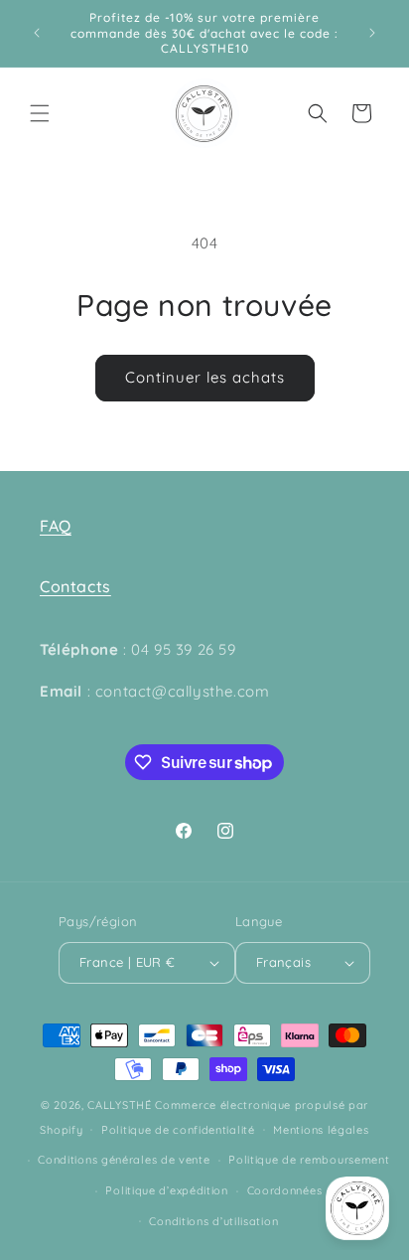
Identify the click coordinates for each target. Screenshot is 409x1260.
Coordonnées (285, 1190)
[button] (40, 113)
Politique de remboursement (308, 1160)
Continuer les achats (205, 377)
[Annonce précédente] (37, 33)
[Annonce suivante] (372, 33)
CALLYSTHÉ (121, 1105)
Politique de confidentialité (178, 1130)
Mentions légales (320, 1130)
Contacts (75, 586)
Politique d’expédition (166, 1190)
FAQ (55, 526)
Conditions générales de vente (123, 1160)
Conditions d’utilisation (213, 1221)
